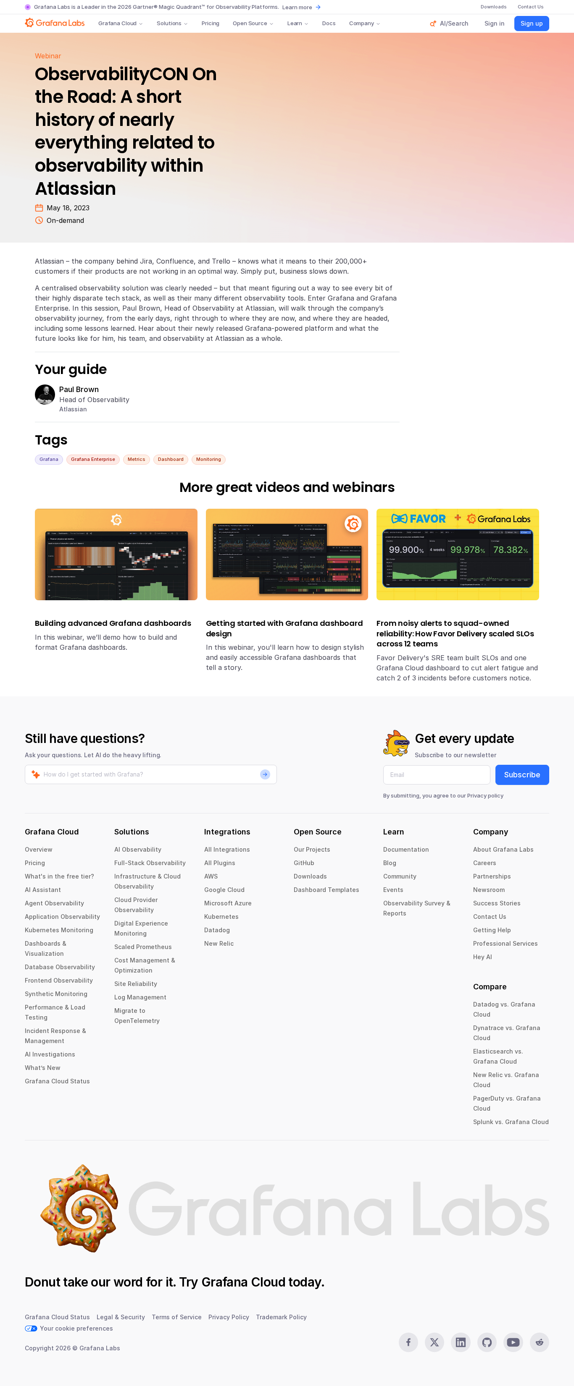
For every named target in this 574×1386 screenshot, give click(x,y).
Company (361, 23)
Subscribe (522, 774)
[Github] (487, 1342)
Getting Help (492, 930)
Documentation (406, 849)
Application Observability (62, 916)
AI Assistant (43, 889)
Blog (389, 862)
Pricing (210, 23)
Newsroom (489, 889)
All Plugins (219, 862)
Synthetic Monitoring (56, 993)
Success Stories (497, 903)
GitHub (304, 862)
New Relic (219, 943)
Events (393, 889)
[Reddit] (539, 1342)
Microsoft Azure (228, 903)
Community (399, 876)
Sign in (494, 23)
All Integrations (227, 849)
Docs (328, 23)
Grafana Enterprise (93, 459)
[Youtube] (513, 1342)
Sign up (532, 23)
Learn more (297, 7)
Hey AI (482, 956)
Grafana (48, 459)
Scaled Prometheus (143, 946)
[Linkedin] (460, 1342)
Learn (294, 23)
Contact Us (489, 916)
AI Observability (137, 849)
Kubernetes (221, 916)
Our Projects (312, 849)
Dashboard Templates (326, 889)
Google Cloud (224, 889)
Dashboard (171, 459)
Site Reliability (135, 983)
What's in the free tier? (59, 876)
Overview (39, 849)
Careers (484, 862)
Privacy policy (485, 795)
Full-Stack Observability (150, 862)
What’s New (43, 1067)
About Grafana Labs (503, 849)
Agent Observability (54, 903)
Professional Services (505, 943)
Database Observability (60, 966)
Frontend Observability (59, 980)
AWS (211, 876)
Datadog (217, 930)
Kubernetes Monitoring (59, 930)
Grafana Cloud (117, 23)
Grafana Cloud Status (57, 1081)
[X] (434, 1342)
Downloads (310, 876)
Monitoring (208, 459)
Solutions (169, 23)
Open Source (250, 23)
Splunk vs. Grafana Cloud (511, 1121)
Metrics (136, 459)
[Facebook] (408, 1342)
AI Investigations (50, 1054)
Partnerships (492, 876)
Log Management (140, 997)
